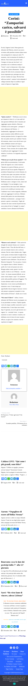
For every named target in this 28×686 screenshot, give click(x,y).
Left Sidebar (20, 659)
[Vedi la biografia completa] (21, 388)
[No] (26, 680)
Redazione (5, 36)
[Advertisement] (14, 101)
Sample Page (19, 669)
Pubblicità (21, 666)
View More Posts (14, 404)
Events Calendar (9, 659)
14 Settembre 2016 (7, 586)
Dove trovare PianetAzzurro (14, 656)
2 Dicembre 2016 (7, 630)
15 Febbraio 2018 (7, 533)
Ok (14, 683)
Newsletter (10, 661)
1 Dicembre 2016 (16, 36)
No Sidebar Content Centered (14, 664)
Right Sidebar (9, 669)
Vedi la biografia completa (13, 388)
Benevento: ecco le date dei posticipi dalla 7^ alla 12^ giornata (12, 565)
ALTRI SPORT (14, 14)
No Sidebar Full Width (10, 666)
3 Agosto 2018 (6, 482)
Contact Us (23, 654)
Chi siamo (14, 654)
